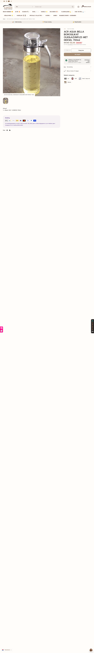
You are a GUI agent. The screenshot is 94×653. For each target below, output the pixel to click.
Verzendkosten (70, 44)
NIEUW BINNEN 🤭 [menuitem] (8, 12)
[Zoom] (57, 31)
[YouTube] (9, 1)
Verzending (70, 67)
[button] (92, 326)
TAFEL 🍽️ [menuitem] (34, 12)
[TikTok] (11, 1)
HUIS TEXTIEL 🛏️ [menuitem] (79, 12)
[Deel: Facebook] (7, 130)
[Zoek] (73, 6)
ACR (65, 29)
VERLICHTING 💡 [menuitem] (8, 15)
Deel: (4, 130)
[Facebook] (4, 1)
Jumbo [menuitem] (55, 15)
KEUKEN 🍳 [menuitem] (25, 12)
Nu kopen (77, 54)
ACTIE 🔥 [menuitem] (17, 12)
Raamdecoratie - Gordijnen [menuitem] (67, 15)
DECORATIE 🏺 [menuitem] (54, 12)
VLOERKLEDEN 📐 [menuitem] (66, 12)
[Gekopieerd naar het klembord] (10, 130)
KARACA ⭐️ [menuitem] (44, 12)
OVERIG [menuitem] (47, 15)
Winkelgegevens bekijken (87, 61)
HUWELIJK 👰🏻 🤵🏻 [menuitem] (21, 15)
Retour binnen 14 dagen (73, 71)
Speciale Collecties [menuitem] (36, 15)
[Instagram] (6, 1)
